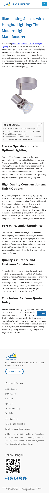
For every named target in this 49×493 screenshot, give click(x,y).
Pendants (9, 398)
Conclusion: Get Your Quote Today (18, 139)
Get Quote (42, 313)
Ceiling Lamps (11, 389)
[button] (38, 125)
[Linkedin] (7, 478)
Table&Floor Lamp (12, 408)
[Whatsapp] (20, 478)
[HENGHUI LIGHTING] (7, 4)
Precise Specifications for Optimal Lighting (22, 128)
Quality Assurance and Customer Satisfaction (23, 137)
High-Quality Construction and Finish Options (23, 131)
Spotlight (9, 403)
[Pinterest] (16, 478)
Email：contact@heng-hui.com (17, 429)
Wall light (9, 413)
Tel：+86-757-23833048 (15, 424)
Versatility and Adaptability (15, 134)
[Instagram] (11, 478)
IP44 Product (10, 394)
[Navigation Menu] (44, 4)
